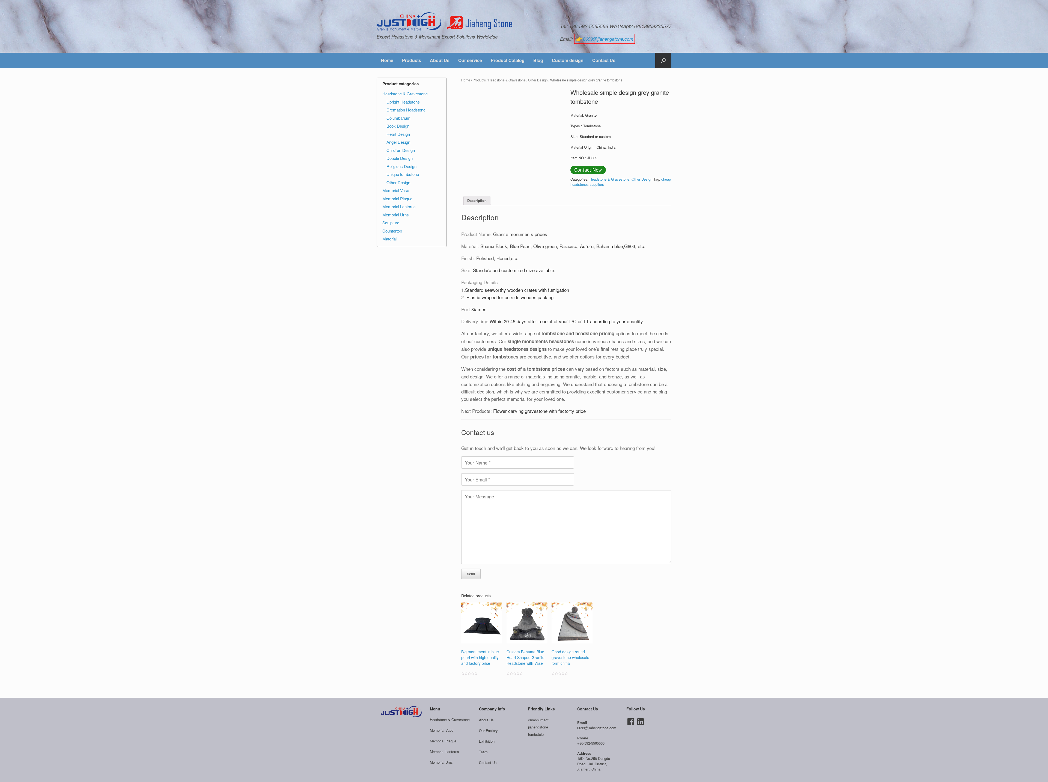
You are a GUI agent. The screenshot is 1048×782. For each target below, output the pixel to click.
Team (483, 751)
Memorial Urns (395, 214)
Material (389, 239)
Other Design (538, 80)
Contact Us (603, 60)
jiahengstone (538, 727)
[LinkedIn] (640, 721)
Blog (538, 60)
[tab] (476, 200)
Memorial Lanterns (399, 206)
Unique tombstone (402, 174)
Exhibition (487, 741)
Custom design (567, 60)
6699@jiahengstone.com (608, 39)
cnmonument (538, 719)
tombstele (536, 734)
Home (387, 60)
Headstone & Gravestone (507, 80)
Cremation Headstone (405, 110)
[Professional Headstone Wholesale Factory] (445, 22)
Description (477, 200)
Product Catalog (508, 60)
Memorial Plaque (397, 198)
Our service (470, 60)
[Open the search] (663, 60)
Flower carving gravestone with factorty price (539, 410)
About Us (439, 60)
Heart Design (398, 134)
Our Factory (488, 730)
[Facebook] (630, 721)
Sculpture (390, 222)
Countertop (392, 231)
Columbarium (398, 118)
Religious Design (401, 166)
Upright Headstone (403, 102)
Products (411, 60)
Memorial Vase (395, 190)
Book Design (397, 126)
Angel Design (398, 142)
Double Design (399, 158)
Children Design (400, 150)
